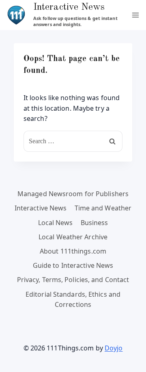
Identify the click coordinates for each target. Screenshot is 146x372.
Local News (55, 222)
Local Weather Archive (73, 236)
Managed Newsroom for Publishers (73, 193)
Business (94, 222)
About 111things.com (73, 251)
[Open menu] (135, 15)
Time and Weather (103, 208)
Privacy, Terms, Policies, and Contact (73, 279)
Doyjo (114, 348)
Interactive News (41, 208)
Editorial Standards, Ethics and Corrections (73, 299)
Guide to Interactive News (73, 265)
